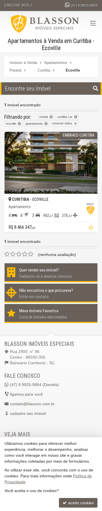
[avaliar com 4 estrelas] (24, 254)
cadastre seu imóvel (28, 413)
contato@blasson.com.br (32, 404)
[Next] (90, 163)
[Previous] (11, 163)
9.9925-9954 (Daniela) (34, 384)
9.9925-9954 (84, 6)
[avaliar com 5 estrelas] (30, 254)
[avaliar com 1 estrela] (7, 254)
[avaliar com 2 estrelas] (13, 254)
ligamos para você (26, 394)
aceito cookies (80, 503)
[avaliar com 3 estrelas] (19, 254)
